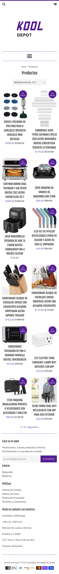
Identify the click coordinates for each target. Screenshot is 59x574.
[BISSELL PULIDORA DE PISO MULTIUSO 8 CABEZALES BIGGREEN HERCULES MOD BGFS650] (14, 104)
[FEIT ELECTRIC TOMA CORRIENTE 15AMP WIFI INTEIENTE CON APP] (44, 340)
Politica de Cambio (11, 490)
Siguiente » (33, 427)
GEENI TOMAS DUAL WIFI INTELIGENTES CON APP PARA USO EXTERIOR (44, 410)
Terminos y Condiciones (14, 502)
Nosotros (7, 476)
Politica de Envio (10, 494)
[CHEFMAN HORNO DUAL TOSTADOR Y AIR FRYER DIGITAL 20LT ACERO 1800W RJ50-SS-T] (14, 169)
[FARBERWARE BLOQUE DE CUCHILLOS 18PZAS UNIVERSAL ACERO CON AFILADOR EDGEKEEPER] (44, 277)
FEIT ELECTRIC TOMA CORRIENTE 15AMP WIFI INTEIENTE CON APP (44, 362)
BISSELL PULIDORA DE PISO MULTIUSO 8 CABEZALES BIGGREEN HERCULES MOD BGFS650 (15, 130)
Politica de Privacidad (13, 498)
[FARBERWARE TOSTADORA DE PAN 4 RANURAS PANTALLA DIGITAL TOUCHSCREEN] (14, 334)
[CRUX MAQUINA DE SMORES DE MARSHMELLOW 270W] (44, 171)
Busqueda (7, 472)
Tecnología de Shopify (46, 562)
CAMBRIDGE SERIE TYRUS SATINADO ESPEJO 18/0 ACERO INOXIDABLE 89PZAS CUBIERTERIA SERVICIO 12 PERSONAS (44, 139)
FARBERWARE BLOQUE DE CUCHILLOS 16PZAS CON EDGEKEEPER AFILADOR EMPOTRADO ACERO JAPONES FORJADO (14, 307)
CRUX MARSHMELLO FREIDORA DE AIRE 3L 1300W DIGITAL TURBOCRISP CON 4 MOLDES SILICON (14, 245)
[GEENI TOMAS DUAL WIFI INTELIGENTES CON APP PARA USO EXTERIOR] (44, 390)
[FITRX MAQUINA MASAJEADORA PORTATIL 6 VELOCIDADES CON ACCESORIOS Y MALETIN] (14, 387)
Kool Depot (31, 562)
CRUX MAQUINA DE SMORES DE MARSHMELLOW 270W (44, 192)
